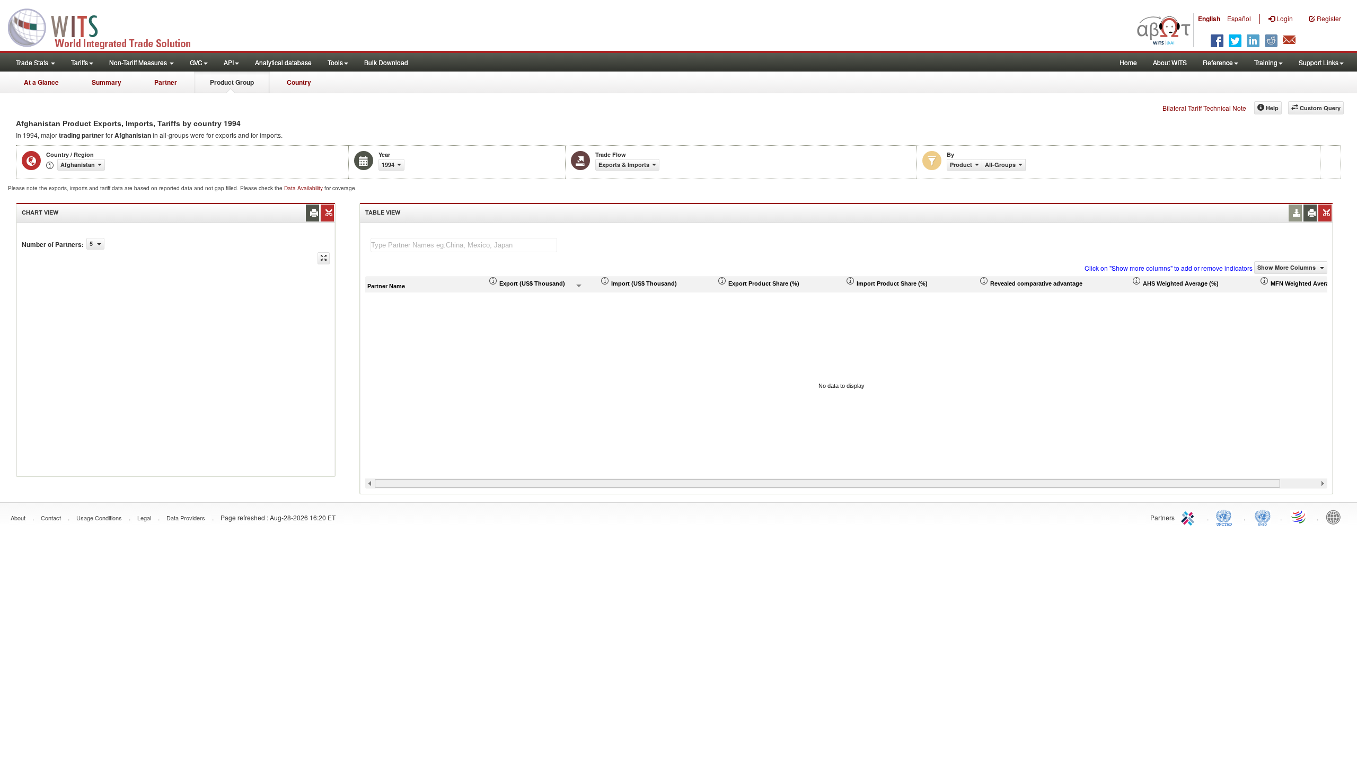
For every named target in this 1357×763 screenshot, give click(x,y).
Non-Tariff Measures (139, 62)
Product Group (232, 82)
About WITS (1170, 62)
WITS (106, 26)
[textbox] (464, 245)
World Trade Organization (1299, 516)
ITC (1189, 516)
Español (1239, 18)
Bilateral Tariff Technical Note (1204, 107)
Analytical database (283, 62)
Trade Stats (33, 62)
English (1209, 18)
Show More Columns (1287, 267)
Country (299, 82)
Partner (165, 82)
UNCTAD (1226, 516)
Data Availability (304, 188)
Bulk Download (386, 62)
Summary (106, 82)
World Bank (1335, 516)
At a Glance (41, 82)
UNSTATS (1262, 516)
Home (1128, 62)
